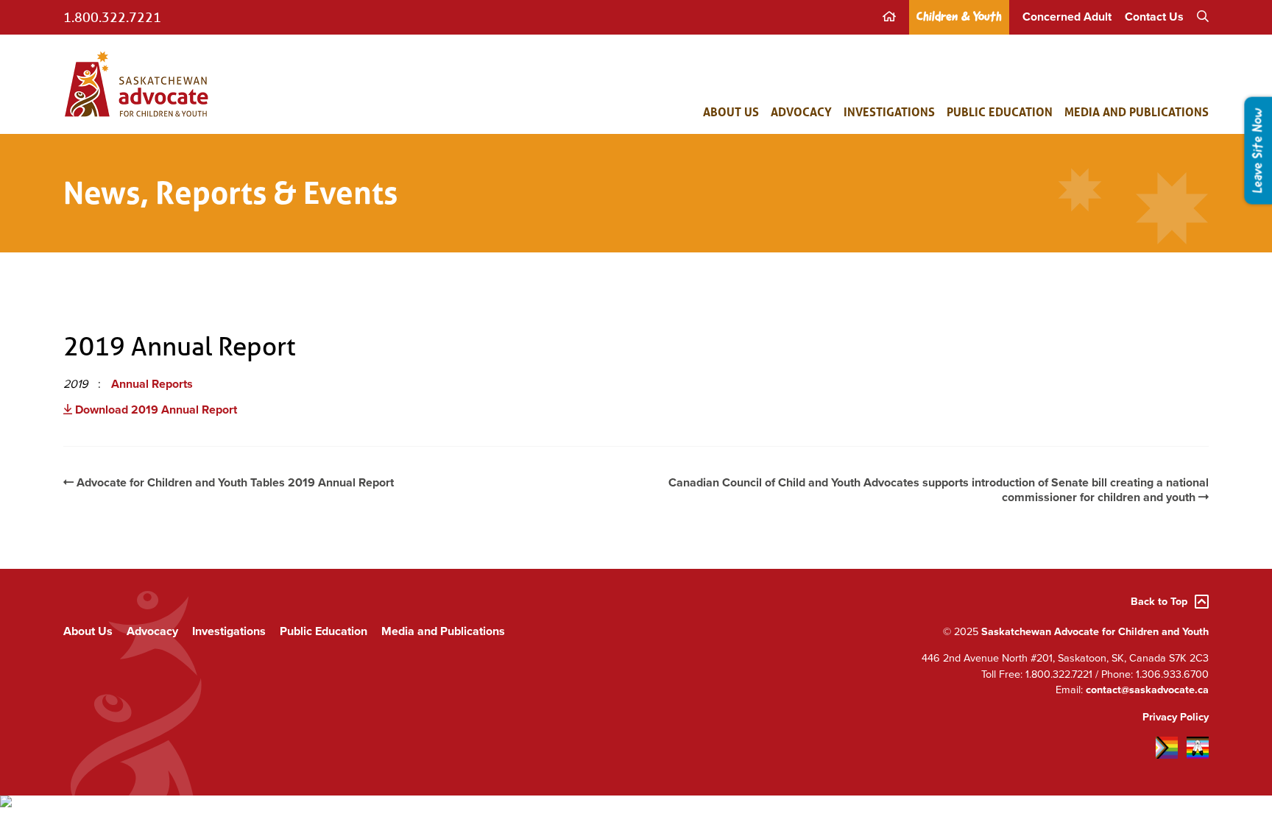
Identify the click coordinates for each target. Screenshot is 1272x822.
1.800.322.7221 (112, 17)
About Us (731, 111)
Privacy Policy (1175, 717)
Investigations (889, 111)
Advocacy (801, 111)
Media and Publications (1136, 111)
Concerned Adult (1067, 17)
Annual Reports (152, 384)
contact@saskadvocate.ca (1147, 690)
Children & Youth (959, 17)
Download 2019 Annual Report (154, 410)
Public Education (1000, 111)
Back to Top (1159, 601)
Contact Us (1154, 17)
